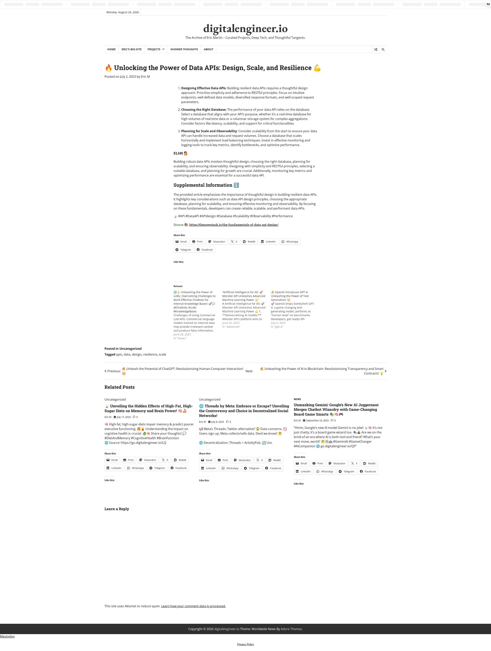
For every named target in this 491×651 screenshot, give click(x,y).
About (208, 49)
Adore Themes (291, 629)
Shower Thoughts (184, 49)
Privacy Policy (245, 644)
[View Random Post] (375, 49)
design (137, 354)
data (127, 354)
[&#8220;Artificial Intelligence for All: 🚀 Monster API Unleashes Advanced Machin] (246, 309)
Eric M (145, 76)
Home (111, 49)
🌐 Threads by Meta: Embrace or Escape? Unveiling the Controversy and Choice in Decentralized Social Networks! (244, 410)
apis (119, 354)
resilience (150, 354)
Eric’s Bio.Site (132, 49)
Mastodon (7, 636)
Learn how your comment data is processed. (193, 606)
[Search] (382, 49)
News (297, 399)
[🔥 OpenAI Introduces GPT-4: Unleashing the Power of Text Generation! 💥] (295, 309)
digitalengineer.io (245, 28)
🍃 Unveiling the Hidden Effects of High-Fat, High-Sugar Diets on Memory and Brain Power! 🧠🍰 (149, 408)
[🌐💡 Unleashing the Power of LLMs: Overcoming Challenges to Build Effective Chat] (198, 315)
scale (162, 354)
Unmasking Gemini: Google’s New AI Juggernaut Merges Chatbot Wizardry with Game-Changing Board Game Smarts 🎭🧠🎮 (336, 409)
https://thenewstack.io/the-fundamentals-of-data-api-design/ (233, 225)
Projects (153, 49)
